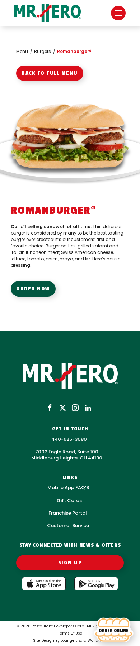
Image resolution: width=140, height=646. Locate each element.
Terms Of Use (70, 633)
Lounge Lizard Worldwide (84, 640)
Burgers (42, 51)
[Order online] (113, 630)
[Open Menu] (118, 13)
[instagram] (75, 408)
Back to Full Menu (50, 73)
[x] (62, 408)
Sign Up (70, 562)
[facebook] (49, 408)
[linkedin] (88, 408)
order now (33, 288)
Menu (22, 51)
